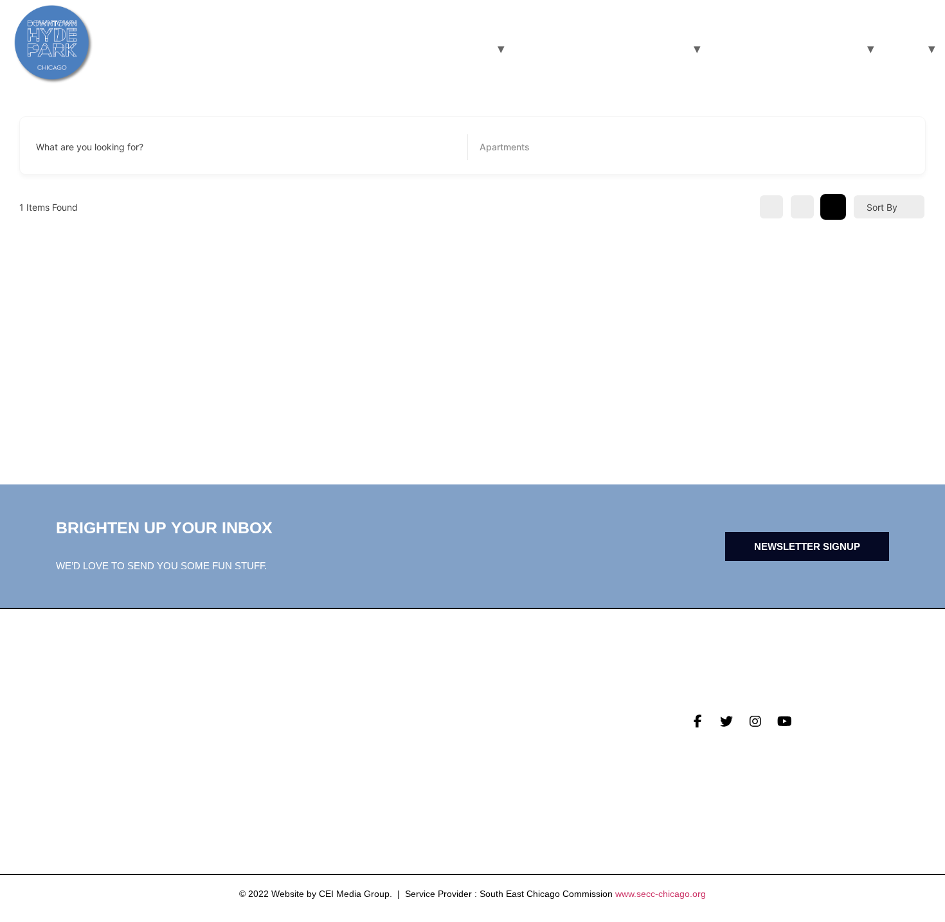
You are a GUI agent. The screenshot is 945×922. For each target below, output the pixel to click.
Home (900, 48)
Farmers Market (521, 734)
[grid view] (771, 207)
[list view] (802, 207)
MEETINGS (287, 754)
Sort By (882, 207)
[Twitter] (726, 721)
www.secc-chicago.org (660, 894)
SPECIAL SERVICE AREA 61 (783, 48)
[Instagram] (755, 721)
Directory (503, 714)
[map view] (833, 207)
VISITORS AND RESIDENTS (414, 48)
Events (281, 734)
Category (499, 147)
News (276, 714)
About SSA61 (508, 754)
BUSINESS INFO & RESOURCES (598, 48)
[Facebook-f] (697, 721)
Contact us (294, 773)
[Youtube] (784, 721)
